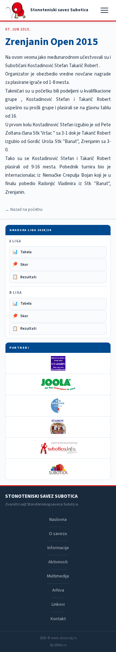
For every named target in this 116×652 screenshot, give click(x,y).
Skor (20, 264)
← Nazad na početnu (24, 209)
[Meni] (105, 10)
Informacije (58, 548)
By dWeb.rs (58, 645)
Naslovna (58, 519)
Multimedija (58, 576)
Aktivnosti (58, 562)
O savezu (58, 534)
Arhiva (58, 590)
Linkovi (58, 604)
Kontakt (58, 619)
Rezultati (24, 277)
